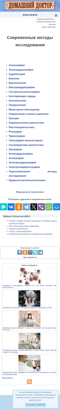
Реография (15, 131)
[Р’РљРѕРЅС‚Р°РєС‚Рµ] (11, 206)
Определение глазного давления (28, 114)
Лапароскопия (17, 105)
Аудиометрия (17, 74)
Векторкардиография (22, 87)
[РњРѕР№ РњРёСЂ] (56, 206)
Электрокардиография (22, 162)
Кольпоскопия (17, 100)
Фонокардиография (21, 153)
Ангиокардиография (21, 69)
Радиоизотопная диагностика (26, 122)
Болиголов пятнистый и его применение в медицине (30, 234)
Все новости (7, 378)
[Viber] (41, 206)
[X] (33, 206)
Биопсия (14, 78)
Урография (15, 149)
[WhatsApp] (48, 206)
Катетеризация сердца (22, 96)
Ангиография (17, 65)
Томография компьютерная (25, 140)
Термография (17, 136)
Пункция (14, 118)
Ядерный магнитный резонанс (27, 180)
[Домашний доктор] (30, 6)
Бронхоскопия (17, 83)
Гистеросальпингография (24, 91)
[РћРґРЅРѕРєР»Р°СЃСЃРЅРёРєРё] (18, 206)
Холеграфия (16, 158)
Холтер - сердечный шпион (20, 231)
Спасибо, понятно (35, 405)
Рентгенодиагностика (21, 127)
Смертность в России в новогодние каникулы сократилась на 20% (27, 307)
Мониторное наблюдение (24, 109)
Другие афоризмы (49, 27)
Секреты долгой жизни (18, 229)
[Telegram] (26, 206)
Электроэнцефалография (24, 167)
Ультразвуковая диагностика (26, 145)
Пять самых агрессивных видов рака (24, 226)
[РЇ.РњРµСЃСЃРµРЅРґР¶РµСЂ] (3, 206)
